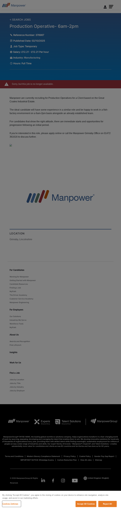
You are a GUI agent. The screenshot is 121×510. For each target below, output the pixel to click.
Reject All (107, 504)
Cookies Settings (10, 504)
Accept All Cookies (86, 504)
